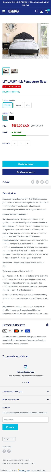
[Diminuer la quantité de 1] (14, 143)
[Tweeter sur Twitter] (42, 182)
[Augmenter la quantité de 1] (27, 143)
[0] (46, 11)
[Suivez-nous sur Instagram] (9, 451)
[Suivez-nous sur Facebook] (4, 451)
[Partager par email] (47, 182)
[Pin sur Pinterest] (37, 182)
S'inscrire (10, 427)
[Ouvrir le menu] (3, 11)
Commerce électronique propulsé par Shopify (18, 463)
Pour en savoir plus (38, 470)
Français (7, 439)
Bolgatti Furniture (11, 92)
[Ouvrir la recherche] (36, 11)
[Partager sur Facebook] (32, 182)
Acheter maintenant (25, 172)
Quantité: (6, 143)
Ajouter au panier (25, 164)
